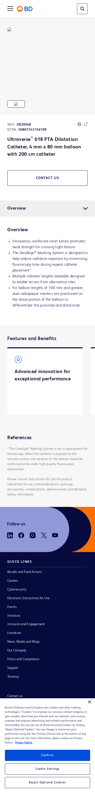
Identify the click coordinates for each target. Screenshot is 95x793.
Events (12, 607)
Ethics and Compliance (23, 659)
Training (13, 676)
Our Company (17, 650)
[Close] (89, 701)
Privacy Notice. (24, 742)
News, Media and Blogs (23, 641)
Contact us (14, 696)
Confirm (47, 755)
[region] (47, 745)
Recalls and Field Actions (24, 572)
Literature (14, 633)
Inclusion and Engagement (26, 624)
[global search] (82, 8)
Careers (12, 580)
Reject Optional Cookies (47, 782)
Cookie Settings (47, 768)
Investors (13, 615)
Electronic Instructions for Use (28, 598)
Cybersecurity (17, 589)
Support (13, 668)
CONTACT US (47, 178)
